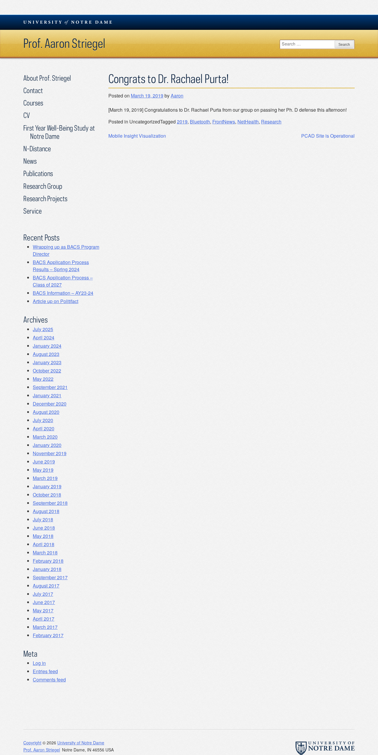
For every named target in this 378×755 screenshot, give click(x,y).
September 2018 (50, 502)
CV (26, 115)
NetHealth (248, 121)
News (30, 161)
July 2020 (43, 420)
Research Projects (45, 198)
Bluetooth (200, 121)
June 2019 (44, 461)
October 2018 (47, 494)
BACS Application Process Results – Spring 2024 (61, 266)
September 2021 (50, 387)
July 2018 (43, 519)
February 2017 (48, 635)
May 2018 (43, 536)
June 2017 (44, 602)
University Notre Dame (67, 22)
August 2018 (46, 511)
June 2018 (44, 527)
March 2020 (45, 436)
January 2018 (47, 569)
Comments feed (49, 679)
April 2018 (43, 544)
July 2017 (43, 593)
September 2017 (50, 577)
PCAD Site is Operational (328, 135)
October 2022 (47, 370)
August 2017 (46, 585)
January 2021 (47, 395)
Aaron (177, 95)
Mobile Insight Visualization (137, 135)
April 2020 (43, 428)
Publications (38, 173)
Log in (39, 663)
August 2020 (46, 412)
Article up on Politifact (55, 301)
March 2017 (45, 627)
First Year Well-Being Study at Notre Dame (59, 131)
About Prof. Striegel (47, 78)
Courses (33, 102)
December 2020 (49, 403)
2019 (182, 121)
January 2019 (47, 486)
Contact (33, 90)
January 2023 (47, 362)
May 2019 (43, 469)
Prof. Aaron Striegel (64, 43)
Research (271, 121)
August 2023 (46, 354)
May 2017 (43, 610)
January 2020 (47, 445)
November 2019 (49, 453)
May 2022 (43, 378)
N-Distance (37, 148)
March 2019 (45, 478)
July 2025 (43, 329)
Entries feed (45, 671)
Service (32, 210)
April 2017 (43, 618)
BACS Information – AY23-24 (63, 292)
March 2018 (45, 552)
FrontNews (223, 121)
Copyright (32, 743)
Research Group (42, 186)
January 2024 (47, 345)
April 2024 (43, 337)
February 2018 (48, 560)
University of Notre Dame (80, 743)
